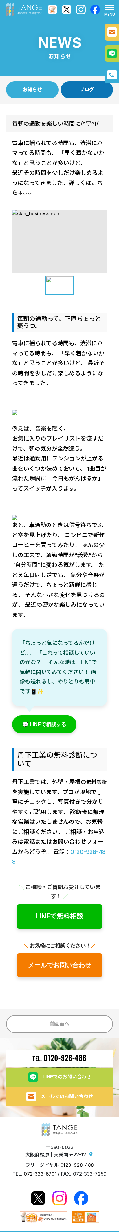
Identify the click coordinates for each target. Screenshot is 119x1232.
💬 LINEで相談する (44, 724)
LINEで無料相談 (59, 916)
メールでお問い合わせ (59, 965)
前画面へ (59, 1024)
